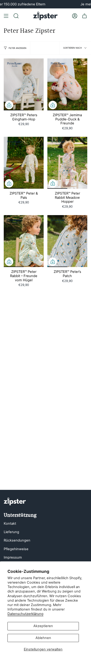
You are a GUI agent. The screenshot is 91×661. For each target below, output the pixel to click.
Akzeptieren (43, 626)
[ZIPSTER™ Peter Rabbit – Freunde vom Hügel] (24, 241)
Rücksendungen (17, 540)
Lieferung (11, 532)
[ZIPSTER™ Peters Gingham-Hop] (24, 84)
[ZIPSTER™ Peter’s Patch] (67, 241)
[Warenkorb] (84, 16)
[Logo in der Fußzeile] (15, 501)
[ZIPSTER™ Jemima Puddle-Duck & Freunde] (67, 84)
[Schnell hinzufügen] (9, 105)
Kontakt (10, 523)
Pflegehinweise (16, 549)
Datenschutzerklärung (25, 614)
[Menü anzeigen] (6, 16)
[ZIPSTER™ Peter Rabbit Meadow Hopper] (67, 163)
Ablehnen (43, 638)
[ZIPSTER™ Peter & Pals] (24, 163)
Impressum (13, 557)
